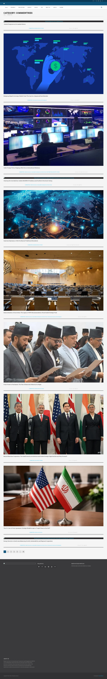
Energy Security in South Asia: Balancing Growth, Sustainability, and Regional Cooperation (28, 541)
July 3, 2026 (81, 316)
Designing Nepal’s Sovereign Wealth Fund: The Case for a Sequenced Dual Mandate (26, 96)
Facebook (95, 1)
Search (101, 7)
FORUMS (61, 7)
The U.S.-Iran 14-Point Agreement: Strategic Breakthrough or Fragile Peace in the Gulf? (27, 528)
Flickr (102, 1)
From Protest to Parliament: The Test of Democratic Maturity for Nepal (22, 384)
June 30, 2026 (71, 532)
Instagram (99, 1)
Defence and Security (38, 532)
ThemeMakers (100, 675)
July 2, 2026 (72, 388)
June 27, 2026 (81, 545)
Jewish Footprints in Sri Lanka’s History (15, 24)
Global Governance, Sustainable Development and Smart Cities (41, 184)
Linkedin (97, 1)
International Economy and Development (40, 100)
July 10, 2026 (74, 100)
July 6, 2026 (76, 184)
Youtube (101, 1)
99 (23, 551)
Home (6, 7)
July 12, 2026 (72, 28)
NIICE (77, 28)
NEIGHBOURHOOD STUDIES (39, 28)
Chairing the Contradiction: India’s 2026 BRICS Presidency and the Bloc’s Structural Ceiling (28, 180)
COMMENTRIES (31, 28)
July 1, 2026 (72, 460)
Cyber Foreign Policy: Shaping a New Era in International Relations (22, 168)
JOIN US (55, 7)
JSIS (42, 7)
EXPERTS (29, 7)
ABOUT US (48, 7)
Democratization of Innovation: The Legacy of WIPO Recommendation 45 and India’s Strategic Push (30, 312)
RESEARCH (13, 7)
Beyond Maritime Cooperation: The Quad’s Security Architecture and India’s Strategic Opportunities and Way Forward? (35, 456)
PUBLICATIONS (21, 7)
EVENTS (36, 7)
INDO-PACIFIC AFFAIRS (39, 460)
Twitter (93, 1)
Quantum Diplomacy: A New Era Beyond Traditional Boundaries (21, 241)
